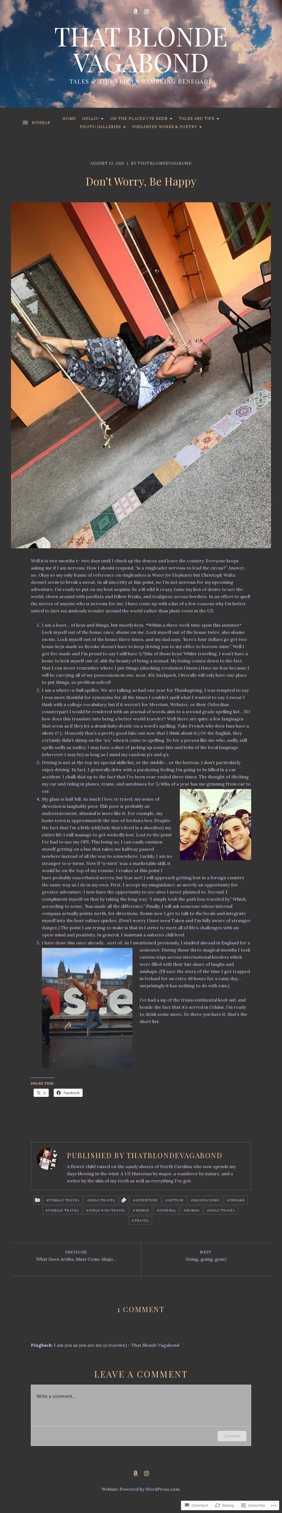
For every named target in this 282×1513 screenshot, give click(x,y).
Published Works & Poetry (163, 128)
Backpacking (206, 1200)
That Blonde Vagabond (141, 49)
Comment (232, 1436)
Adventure (146, 1200)
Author (175, 1200)
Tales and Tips (195, 119)
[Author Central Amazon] (135, 11)
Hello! (89, 119)
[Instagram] (146, 11)
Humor (143, 1210)
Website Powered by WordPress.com (141, 1489)
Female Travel (64, 1200)
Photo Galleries (99, 128)
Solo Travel (102, 1200)
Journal (167, 1210)
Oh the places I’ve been (137, 119)
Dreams (237, 1200)
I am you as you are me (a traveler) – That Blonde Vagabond (116, 1345)
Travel (141, 1220)
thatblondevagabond (164, 163)
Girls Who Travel (107, 1210)
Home (69, 118)
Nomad (193, 1210)
